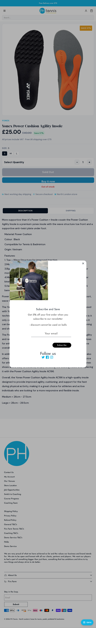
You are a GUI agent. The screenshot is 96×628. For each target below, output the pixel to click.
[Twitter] (43, 357)
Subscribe (61, 345)
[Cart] (91, 10)
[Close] (83, 264)
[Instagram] (51, 357)
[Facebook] (47, 357)
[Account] (86, 10)
